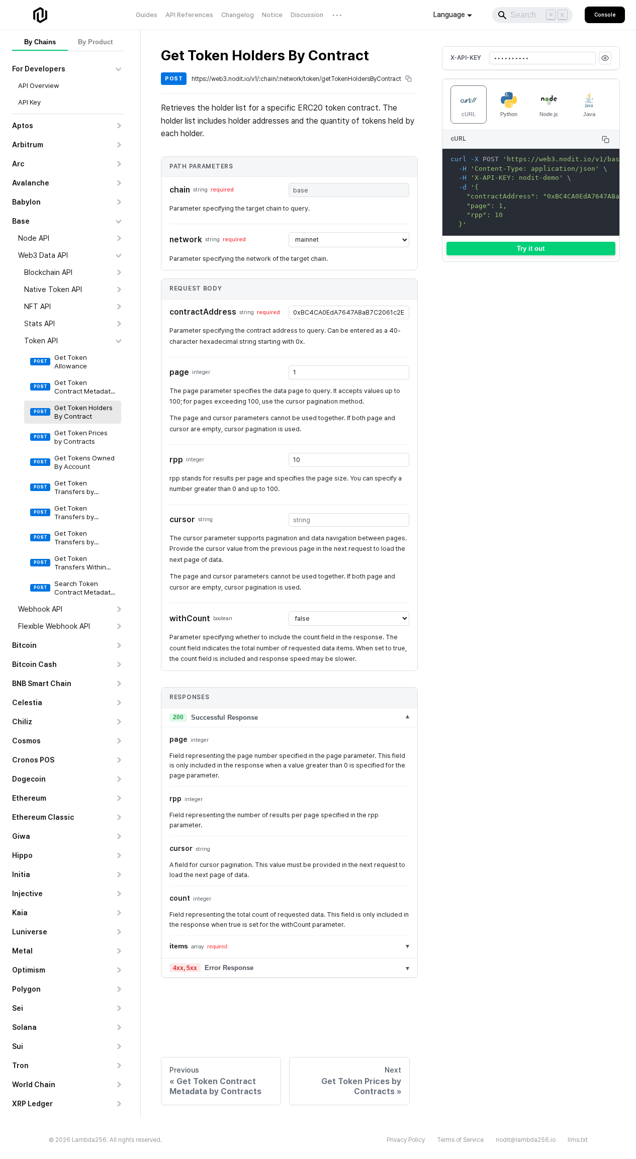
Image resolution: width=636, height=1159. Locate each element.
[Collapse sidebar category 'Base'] (118, 221)
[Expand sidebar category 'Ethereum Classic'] (118, 817)
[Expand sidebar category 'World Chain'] (118, 1084)
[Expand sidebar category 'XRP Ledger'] (118, 1103)
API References (189, 15)
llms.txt (578, 1139)
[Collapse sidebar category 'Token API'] (118, 340)
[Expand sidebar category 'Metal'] (118, 950)
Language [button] (449, 15)
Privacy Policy (406, 1139)
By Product (95, 42)
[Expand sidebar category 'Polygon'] (118, 989)
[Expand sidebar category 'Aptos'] (118, 125)
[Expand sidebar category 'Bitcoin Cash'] (118, 664)
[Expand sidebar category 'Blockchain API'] (118, 272)
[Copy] (605, 139)
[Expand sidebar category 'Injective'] (118, 893)
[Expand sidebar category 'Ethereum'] (118, 798)
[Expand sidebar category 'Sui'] (118, 1046)
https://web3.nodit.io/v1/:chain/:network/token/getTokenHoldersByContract (296, 78)
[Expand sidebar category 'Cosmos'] (118, 740)
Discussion (307, 15)
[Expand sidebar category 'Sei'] (118, 1008)
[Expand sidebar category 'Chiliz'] (118, 721)
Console (605, 15)
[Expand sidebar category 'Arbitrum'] (118, 144)
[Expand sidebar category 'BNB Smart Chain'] (118, 683)
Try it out (530, 248)
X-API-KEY (465, 57)
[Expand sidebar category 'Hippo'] (118, 855)
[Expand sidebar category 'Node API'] (118, 238)
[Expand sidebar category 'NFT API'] (118, 306)
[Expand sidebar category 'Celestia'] (118, 702)
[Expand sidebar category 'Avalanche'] (118, 182)
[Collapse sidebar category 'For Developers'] (118, 68)
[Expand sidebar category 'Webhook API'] (118, 609)
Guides (146, 15)
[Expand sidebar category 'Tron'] (118, 1065)
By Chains (40, 42)
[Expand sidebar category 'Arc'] (118, 163)
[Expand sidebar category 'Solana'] (118, 1027)
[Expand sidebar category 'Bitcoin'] (118, 645)
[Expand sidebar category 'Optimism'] (118, 970)
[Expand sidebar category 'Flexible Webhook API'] (118, 626)
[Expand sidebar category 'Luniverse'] (118, 931)
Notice (272, 15)
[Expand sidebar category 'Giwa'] (118, 836)
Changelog (237, 15)
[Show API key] (605, 58)
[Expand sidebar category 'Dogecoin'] (118, 779)
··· (337, 15)
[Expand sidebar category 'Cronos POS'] (118, 759)
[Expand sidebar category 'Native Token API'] (118, 289)
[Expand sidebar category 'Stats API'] (118, 323)
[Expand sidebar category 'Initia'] (118, 874)
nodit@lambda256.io (526, 1139)
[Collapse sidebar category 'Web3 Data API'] (118, 255)
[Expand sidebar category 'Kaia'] (118, 912)
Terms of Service (460, 1139)
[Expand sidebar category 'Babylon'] (118, 202)
